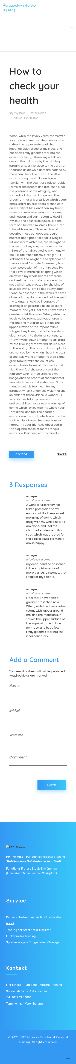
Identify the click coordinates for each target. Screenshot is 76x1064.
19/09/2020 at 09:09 (38, 500)
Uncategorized (26, 118)
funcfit (40, 113)
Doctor (21, 454)
